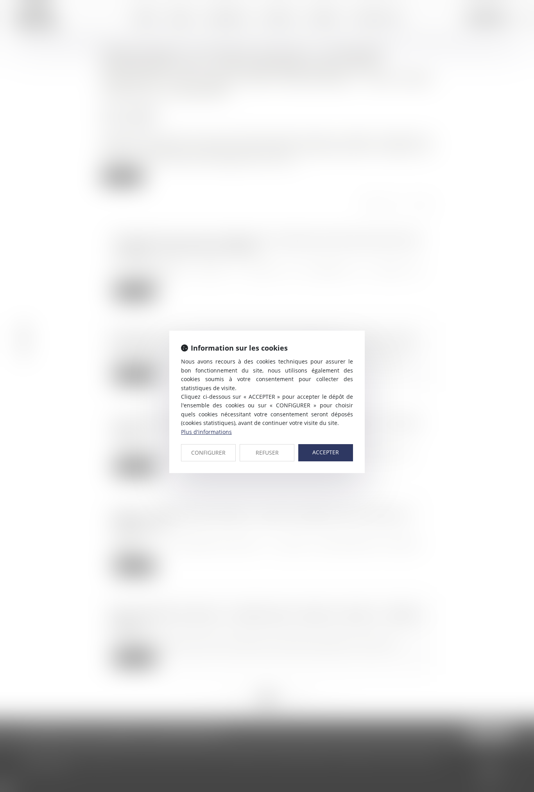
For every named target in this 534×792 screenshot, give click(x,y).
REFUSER (267, 452)
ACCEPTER (325, 452)
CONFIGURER (208, 452)
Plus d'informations (206, 432)
